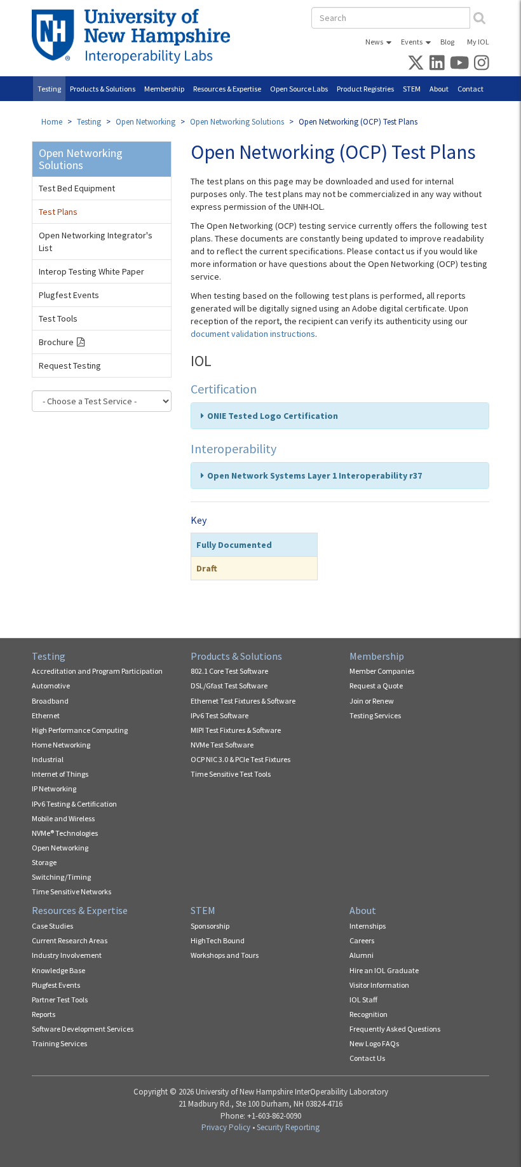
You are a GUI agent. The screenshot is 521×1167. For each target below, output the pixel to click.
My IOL (478, 41)
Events (412, 41)
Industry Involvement (67, 955)
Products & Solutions (102, 88)
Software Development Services (82, 1029)
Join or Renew (371, 701)
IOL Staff (363, 999)
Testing (49, 88)
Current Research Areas (69, 940)
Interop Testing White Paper (91, 271)
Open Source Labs (299, 88)
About (439, 88)
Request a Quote (376, 685)
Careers (361, 940)
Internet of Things (60, 774)
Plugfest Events (69, 295)
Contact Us (367, 1058)
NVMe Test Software (222, 744)
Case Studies (52, 926)
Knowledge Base (58, 970)
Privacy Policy (225, 1127)
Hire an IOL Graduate (384, 970)
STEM (412, 88)
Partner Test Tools (60, 999)
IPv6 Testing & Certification (74, 804)
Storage (44, 862)
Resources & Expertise (227, 88)
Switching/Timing (61, 877)
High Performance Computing (80, 730)
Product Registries (365, 88)
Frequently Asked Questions (394, 1029)
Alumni (361, 955)
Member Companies (381, 671)
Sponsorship (210, 926)
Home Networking (61, 744)
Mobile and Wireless (63, 818)
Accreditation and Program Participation (97, 671)
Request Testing (70, 365)
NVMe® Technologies (65, 833)
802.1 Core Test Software (229, 671)
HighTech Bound (218, 940)
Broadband (50, 701)
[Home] (136, 36)
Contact (470, 88)
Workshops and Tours (225, 955)
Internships (367, 926)
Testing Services (375, 715)
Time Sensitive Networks (71, 891)
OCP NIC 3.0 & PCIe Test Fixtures (240, 759)
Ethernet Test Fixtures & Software (243, 701)
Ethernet (46, 715)
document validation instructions (253, 333)
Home (51, 121)
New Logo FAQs (374, 1043)
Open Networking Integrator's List (95, 241)
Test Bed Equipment (77, 188)
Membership (164, 88)
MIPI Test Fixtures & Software (236, 730)
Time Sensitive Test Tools (231, 774)
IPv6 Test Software (219, 715)
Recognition (368, 1014)
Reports (43, 1014)
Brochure (56, 342)
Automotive (51, 685)
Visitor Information (379, 985)
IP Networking (54, 788)
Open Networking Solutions (237, 121)
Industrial (48, 759)
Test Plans (58, 211)
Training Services (59, 1043)
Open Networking (145, 121)
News (374, 41)
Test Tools (58, 318)
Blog (447, 41)
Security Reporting (288, 1127)
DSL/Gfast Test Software (229, 685)
